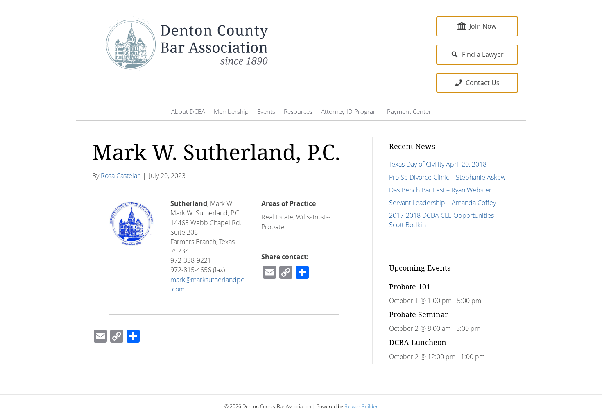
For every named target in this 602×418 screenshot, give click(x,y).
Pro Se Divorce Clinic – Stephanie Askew (447, 177)
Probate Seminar (418, 314)
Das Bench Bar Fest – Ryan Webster (440, 189)
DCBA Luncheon (417, 342)
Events (266, 111)
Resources (298, 111)
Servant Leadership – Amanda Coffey (442, 202)
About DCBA (188, 111)
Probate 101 (409, 286)
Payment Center (409, 111)
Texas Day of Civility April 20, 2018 (438, 164)
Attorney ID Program (349, 111)
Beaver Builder (361, 406)
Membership (231, 111)
